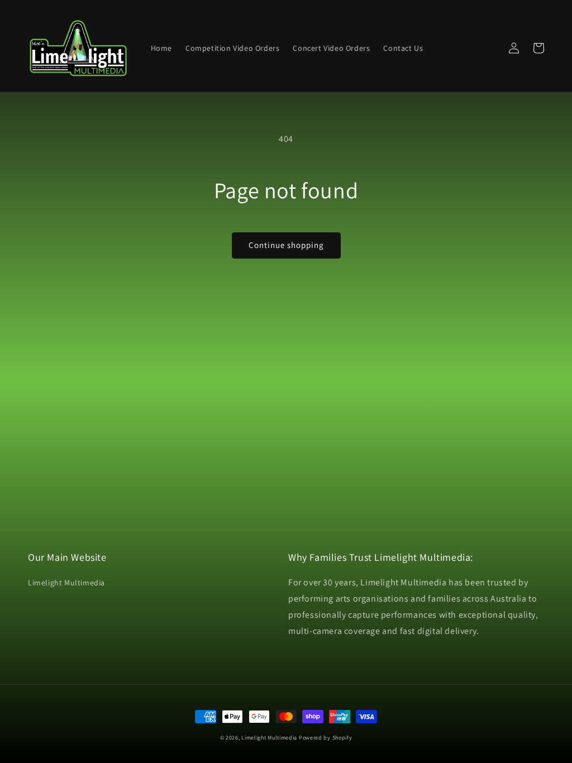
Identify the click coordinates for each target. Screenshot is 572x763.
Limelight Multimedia (66, 583)
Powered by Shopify (325, 737)
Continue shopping (286, 245)
